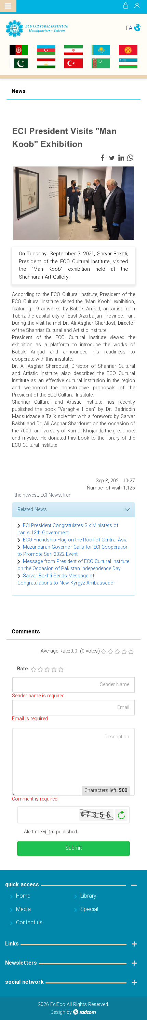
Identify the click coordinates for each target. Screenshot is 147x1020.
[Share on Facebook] (102, 158)
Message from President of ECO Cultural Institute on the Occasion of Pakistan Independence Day (73, 565)
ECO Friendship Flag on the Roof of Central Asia (75, 540)
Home (23, 896)
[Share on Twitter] (112, 158)
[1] (33, 670)
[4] (54, 670)
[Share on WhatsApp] (130, 158)
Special (89, 909)
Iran (67, 495)
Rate (20, 669)
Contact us (29, 922)
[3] (47, 670)
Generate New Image (121, 815)
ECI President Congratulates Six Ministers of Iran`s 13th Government (67, 529)
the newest (26, 495)
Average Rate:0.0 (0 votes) (70, 651)
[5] (61, 670)
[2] (40, 670)
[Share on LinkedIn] (121, 158)
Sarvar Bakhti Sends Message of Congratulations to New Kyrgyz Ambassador (66, 579)
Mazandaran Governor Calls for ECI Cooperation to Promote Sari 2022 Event (73, 550)
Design (58, 1012)
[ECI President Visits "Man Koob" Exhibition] (73, 203)
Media (23, 909)
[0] (104, 652)
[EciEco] (36, 29)
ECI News (50, 495)
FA (129, 28)
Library (88, 896)
